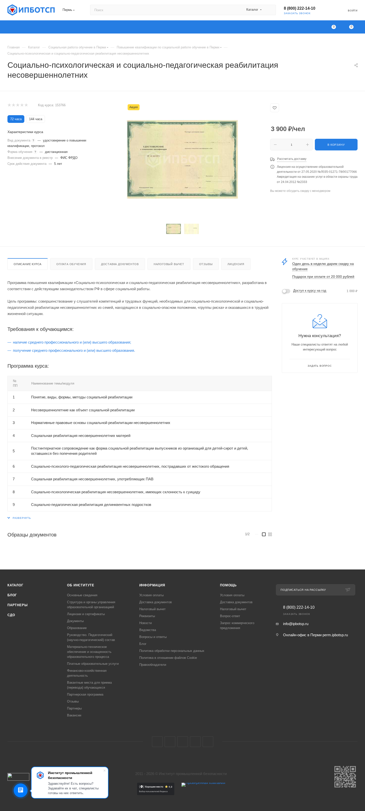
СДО (11, 615)
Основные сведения (82, 595)
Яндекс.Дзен (208, 741)
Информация (152, 585)
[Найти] (270, 10)
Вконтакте (157, 741)
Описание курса (27, 264)
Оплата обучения (71, 264)
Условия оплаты (151, 595)
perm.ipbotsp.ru (335, 635)
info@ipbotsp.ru (295, 624)
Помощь (228, 585)
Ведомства (147, 630)
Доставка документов (120, 264)
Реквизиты (147, 616)
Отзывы (206, 264)
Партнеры (17, 605)
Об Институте (80, 585)
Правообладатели (152, 665)
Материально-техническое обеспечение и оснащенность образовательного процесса (89, 652)
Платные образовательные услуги (93, 664)
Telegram (170, 741)
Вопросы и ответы (153, 637)
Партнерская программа (85, 694)
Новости (145, 623)
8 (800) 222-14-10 (299, 8)
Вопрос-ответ (230, 616)
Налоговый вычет (169, 264)
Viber (195, 741)
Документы (75, 621)
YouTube (182, 741)
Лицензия (235, 264)
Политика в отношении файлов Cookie (168, 658)
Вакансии (74, 715)
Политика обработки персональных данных (171, 651)
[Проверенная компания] (203, 794)
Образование (77, 628)
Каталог (15, 585)
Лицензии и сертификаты (86, 614)
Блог (12, 595)
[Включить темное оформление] (329, 10)
